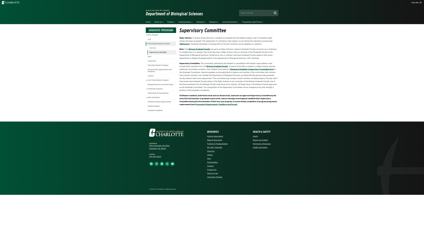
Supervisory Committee (158, 52)
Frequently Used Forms (251, 22)
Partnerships (212, 162)
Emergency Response (262, 144)
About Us (158, 22)
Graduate (200, 22)
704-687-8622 (155, 157)
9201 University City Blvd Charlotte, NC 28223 (159, 147)
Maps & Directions (214, 140)
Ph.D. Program (153, 35)
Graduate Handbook (155, 110)
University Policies (214, 177)
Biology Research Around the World (160, 85)
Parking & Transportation (217, 144)
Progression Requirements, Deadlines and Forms (215, 104)
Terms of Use (212, 173)
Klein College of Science (158, 10)
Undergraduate (184, 22)
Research (213, 22)
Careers (210, 166)
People (170, 22)
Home (148, 22)
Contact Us (211, 170)
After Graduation (154, 97)
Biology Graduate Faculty (199, 49)
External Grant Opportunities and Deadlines (160, 71)
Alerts (255, 136)
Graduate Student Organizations (159, 102)
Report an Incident (260, 140)
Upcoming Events (229, 22)
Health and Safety (260, 147)
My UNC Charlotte (214, 147)
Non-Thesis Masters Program (158, 80)
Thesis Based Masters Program (159, 44)
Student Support (154, 106)
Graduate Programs (161, 30)
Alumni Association (215, 136)
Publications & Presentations (158, 93)
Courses (151, 76)
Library (210, 155)
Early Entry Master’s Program (158, 65)
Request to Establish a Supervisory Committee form (252, 69)
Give (209, 159)
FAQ (149, 39)
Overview (152, 48)
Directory (211, 151)
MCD (149, 57)
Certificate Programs (155, 89)
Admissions (152, 61)
